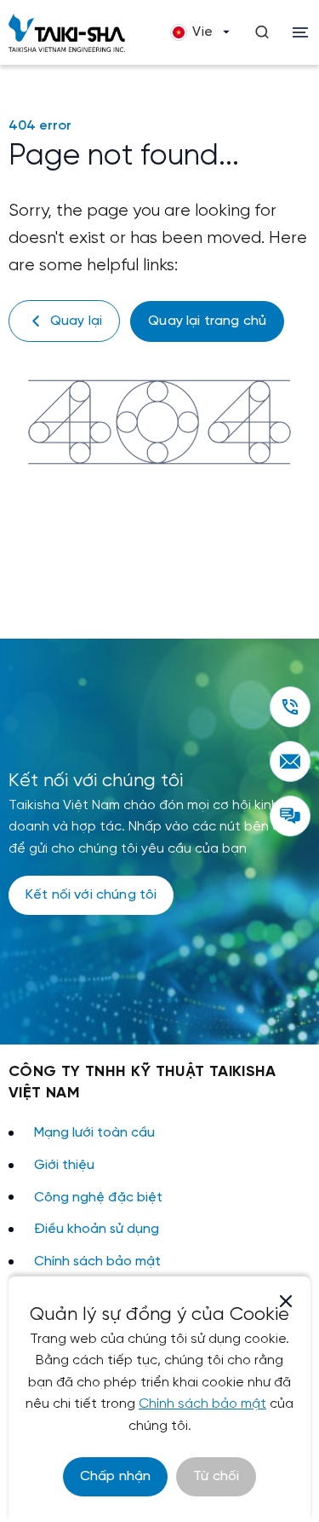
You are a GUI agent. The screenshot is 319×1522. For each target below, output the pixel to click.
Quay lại (76, 321)
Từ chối (216, 1476)
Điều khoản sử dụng (96, 1229)
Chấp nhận (115, 1476)
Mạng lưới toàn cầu (94, 1133)
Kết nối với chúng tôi (91, 895)
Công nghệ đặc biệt (98, 1197)
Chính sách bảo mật (97, 1261)
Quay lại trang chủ (207, 321)
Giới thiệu (64, 1165)
